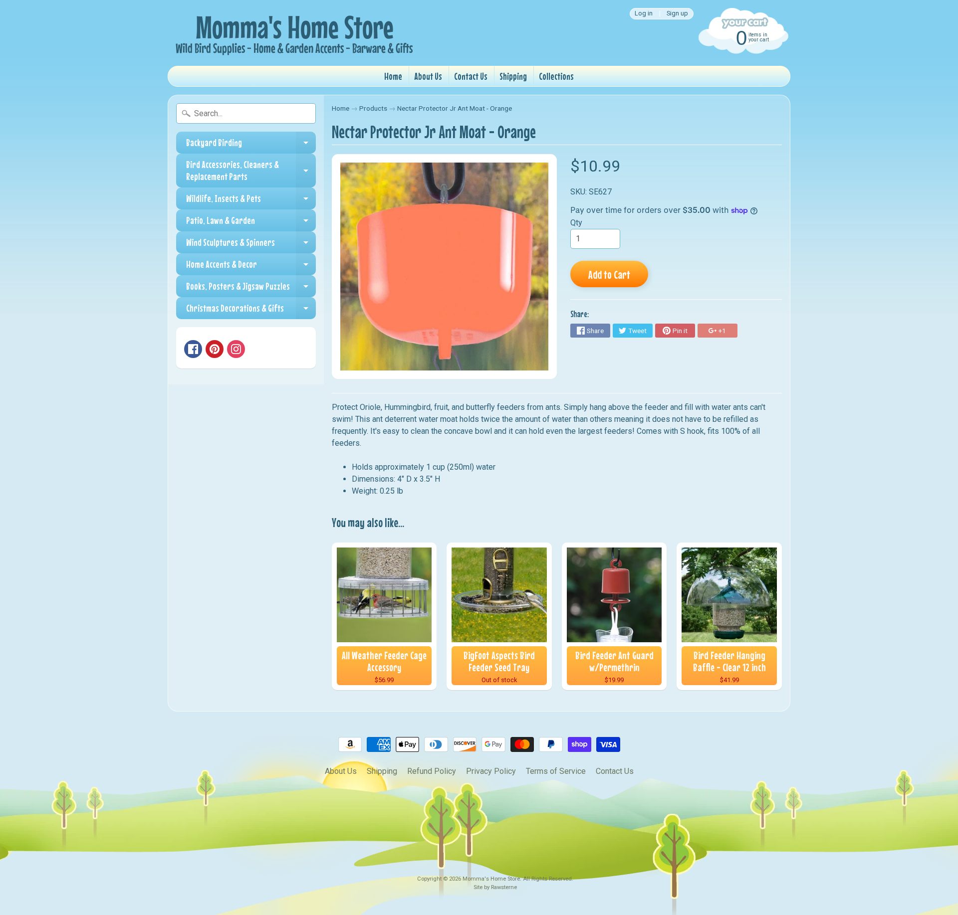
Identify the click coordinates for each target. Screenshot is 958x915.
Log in (644, 13)
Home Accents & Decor (251, 266)
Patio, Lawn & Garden (251, 222)
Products (373, 108)
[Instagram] (236, 349)
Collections (556, 76)
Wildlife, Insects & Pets (251, 200)
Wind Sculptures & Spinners (251, 244)
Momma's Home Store (491, 879)
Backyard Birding (251, 145)
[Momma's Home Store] (292, 33)
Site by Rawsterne (495, 887)
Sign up (677, 13)
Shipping (513, 76)
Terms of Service (556, 771)
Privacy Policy (491, 771)
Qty (576, 222)
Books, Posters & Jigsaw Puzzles (251, 288)
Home (393, 76)
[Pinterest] (215, 349)
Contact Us (470, 76)
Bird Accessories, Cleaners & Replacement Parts (251, 171)
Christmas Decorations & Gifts (251, 310)
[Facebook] (193, 349)
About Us (428, 76)
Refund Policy (431, 771)
